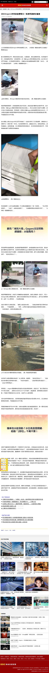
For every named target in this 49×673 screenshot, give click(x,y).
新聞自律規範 (21, 656)
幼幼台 (18, 658)
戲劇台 (15, 658)
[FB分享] (3, 460)
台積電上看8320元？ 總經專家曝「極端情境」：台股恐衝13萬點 (22, 503)
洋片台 (26, 658)
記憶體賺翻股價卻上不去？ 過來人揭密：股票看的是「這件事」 (24, 607)
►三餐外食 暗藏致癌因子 (8, 508)
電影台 (22, 658)
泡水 (10, 530)
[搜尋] (46, 6)
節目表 (2, 656)
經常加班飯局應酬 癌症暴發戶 (41, 573)
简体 (15, 1)
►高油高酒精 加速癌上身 (8, 506)
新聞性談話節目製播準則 (30, 656)
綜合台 (11, 658)
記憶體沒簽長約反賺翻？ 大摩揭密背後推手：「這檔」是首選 (8, 607)
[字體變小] (3, 465)
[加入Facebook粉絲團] (3, 467)
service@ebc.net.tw (45, 669)
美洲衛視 (32, 658)
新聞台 (8, 658)
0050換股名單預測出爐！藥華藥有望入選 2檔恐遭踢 (18, 519)
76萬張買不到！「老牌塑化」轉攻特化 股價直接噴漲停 (36, 558)
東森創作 (43, 658)
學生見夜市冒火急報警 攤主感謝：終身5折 (15, 522)
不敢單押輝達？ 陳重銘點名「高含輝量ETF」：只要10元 (19, 501)
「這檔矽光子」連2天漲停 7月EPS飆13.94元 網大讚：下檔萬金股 (8, 573)
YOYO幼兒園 (37, 658)
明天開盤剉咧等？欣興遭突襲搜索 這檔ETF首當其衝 (18, 517)
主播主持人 (7, 656)
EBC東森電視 (4, 1)
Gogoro (6, 530)
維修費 (13, 530)
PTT (6, 50)
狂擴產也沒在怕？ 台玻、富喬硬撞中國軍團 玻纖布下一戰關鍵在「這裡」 (12, 593)
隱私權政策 (46, 667)
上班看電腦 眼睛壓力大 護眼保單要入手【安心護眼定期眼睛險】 (24, 573)
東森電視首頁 (3, 658)
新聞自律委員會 (14, 656)
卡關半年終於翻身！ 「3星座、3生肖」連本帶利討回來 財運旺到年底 (23, 499)
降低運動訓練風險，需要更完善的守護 (41, 607)
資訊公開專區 (40, 656)
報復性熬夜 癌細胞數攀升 (31, 592)
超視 (29, 658)
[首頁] (24, 5)
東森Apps (10, 1)
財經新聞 (5, 9)
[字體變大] (3, 462)
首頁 (1, 9)
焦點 (8, 9)
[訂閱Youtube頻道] (3, 469)
